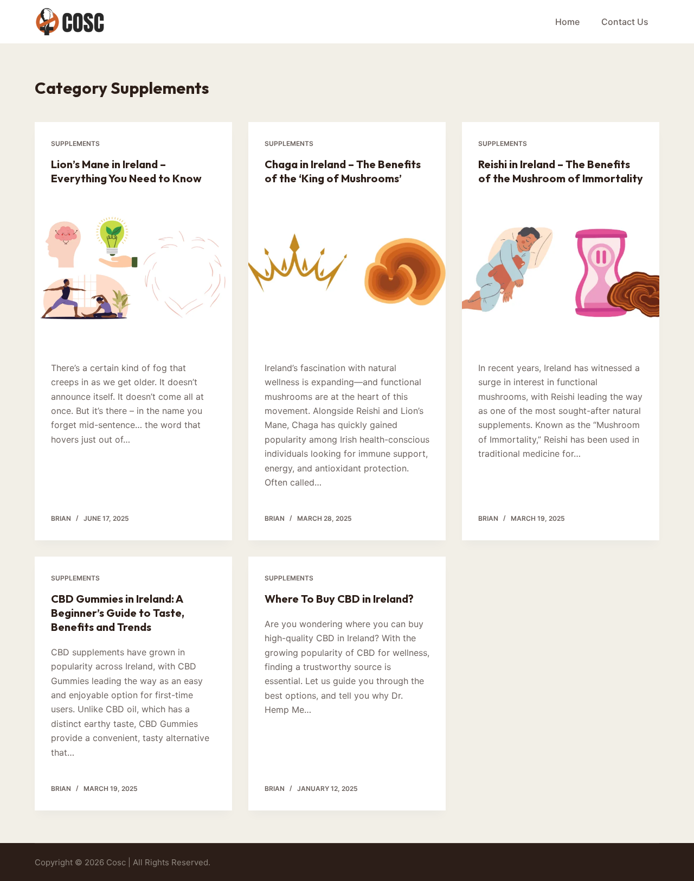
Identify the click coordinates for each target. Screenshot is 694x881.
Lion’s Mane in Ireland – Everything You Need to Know (126, 171)
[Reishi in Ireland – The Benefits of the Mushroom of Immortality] (560, 270)
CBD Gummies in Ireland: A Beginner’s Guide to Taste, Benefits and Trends (117, 613)
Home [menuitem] (567, 21)
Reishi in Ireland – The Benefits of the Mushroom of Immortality (560, 171)
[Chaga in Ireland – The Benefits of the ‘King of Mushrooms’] (347, 270)
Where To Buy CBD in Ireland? (339, 598)
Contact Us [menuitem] (624, 21)
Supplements (75, 143)
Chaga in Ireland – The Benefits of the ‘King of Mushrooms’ (343, 171)
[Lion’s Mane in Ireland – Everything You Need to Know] (133, 270)
